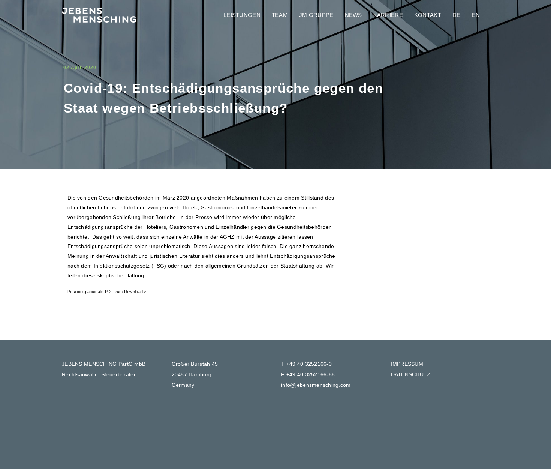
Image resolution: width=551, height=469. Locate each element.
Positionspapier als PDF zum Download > (107, 291)
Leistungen (242, 15)
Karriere (388, 15)
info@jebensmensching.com (316, 385)
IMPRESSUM (407, 364)
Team (280, 15)
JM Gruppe (316, 15)
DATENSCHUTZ (411, 374)
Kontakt (427, 15)
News (353, 15)
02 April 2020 (79, 67)
